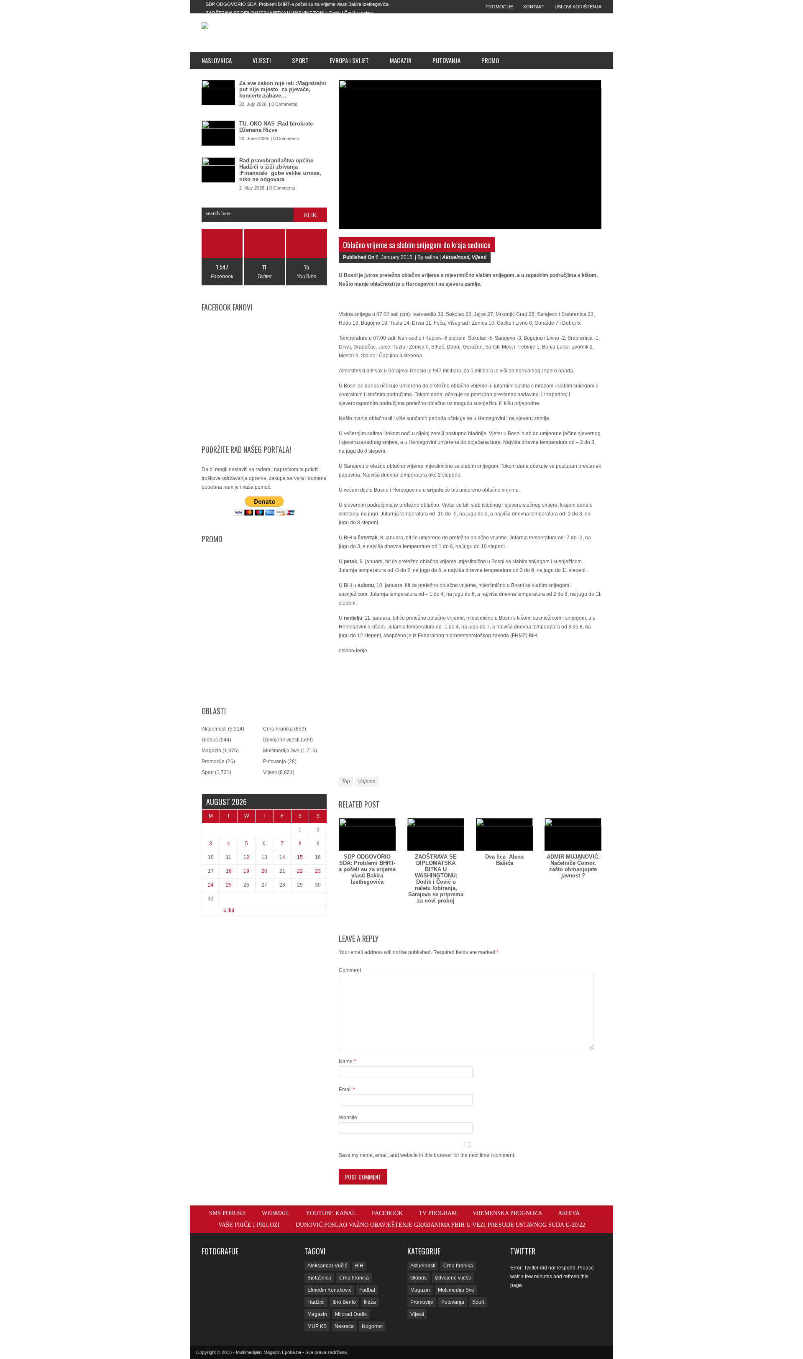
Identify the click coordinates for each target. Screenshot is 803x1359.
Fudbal (367, 1290)
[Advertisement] (460, 32)
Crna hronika (278, 729)
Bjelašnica (319, 1278)
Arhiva (569, 1213)
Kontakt (534, 6)
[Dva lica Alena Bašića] (504, 834)
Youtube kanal (331, 1213)
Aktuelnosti (214, 729)
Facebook (387, 1213)
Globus (210, 740)
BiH (359, 1266)
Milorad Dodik (351, 1314)
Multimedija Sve (281, 751)
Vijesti (262, 60)
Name (347, 1061)
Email (347, 1089)
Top (346, 782)
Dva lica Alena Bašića (504, 860)
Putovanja (446, 60)
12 (246, 857)
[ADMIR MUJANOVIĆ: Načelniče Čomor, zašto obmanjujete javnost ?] (573, 834)
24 (211, 885)
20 (264, 871)
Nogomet (372, 1326)
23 (318, 871)
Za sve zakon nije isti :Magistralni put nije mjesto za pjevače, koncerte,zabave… (282, 89)
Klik (310, 215)
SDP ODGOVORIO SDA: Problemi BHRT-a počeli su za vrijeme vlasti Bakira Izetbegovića (297, 4)
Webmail (276, 1213)
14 (282, 857)
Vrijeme (367, 782)
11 (228, 857)
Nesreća (344, 1326)
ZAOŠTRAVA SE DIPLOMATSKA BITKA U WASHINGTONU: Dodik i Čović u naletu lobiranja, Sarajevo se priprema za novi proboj (435, 879)
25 (229, 885)
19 (246, 871)
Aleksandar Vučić (327, 1266)
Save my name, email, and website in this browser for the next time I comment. (427, 1155)
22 (300, 871)
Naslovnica (217, 60)
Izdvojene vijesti (281, 740)
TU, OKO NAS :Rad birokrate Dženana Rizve (276, 127)
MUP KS (317, 1326)
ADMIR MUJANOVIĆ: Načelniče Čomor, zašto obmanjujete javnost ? (573, 866)
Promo (490, 60)
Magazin (401, 60)
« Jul (228, 910)
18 (229, 871)
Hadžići (316, 1302)
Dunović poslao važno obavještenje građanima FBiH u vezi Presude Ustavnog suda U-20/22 (440, 1225)
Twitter (522, 1251)
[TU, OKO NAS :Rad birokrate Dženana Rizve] (218, 133)
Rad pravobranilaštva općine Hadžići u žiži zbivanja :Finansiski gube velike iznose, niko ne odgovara (280, 169)
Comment (350, 970)
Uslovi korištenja (578, 6)
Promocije (499, 6)
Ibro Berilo (344, 1302)
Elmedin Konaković (329, 1290)
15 (300, 857)
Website (348, 1118)
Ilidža (370, 1302)
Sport (300, 60)
